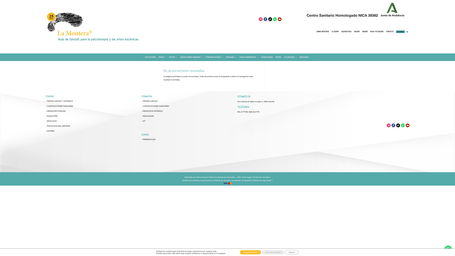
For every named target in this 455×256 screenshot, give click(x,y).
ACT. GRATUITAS (289, 57)
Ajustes (292, 252)
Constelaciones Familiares (190, 57)
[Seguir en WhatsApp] (275, 19)
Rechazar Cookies (273, 252)
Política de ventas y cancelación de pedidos (232, 180)
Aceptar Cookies (250, 252)
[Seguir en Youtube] (280, 19)
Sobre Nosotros (322, 32)
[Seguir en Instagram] (261, 19)
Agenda (365, 32)
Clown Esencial (267, 57)
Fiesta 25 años (150, 57)
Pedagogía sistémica (213, 57)
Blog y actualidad (377, 32)
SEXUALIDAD (230, 57)
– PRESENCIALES (148, 139)
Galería (357, 32)
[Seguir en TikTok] (270, 19)
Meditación (304, 57)
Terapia (161, 57)
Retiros (278, 57)
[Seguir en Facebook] (265, 19)
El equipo (335, 32)
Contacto (389, 32)
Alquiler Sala (346, 32)
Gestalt (172, 57)
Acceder (400, 32)
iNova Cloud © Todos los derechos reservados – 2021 (219, 177)
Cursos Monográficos (247, 57)
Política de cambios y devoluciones (198, 180)
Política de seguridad (262, 180)
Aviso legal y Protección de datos (256, 177)
